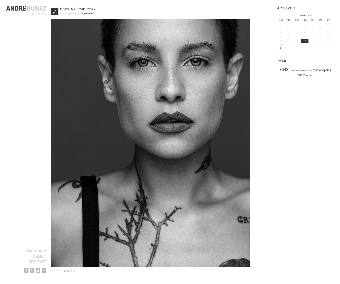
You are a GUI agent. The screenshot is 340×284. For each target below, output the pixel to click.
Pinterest (32, 270)
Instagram (38, 270)
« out (280, 48)
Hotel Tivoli (307, 70)
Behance (44, 270)
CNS (284, 69)
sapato (317, 70)
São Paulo (309, 75)
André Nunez (87, 13)
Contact (37, 262)
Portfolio (35, 251)
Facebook (26, 270)
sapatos (326, 70)
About (39, 256)
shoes (301, 75)
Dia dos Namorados (296, 70)
